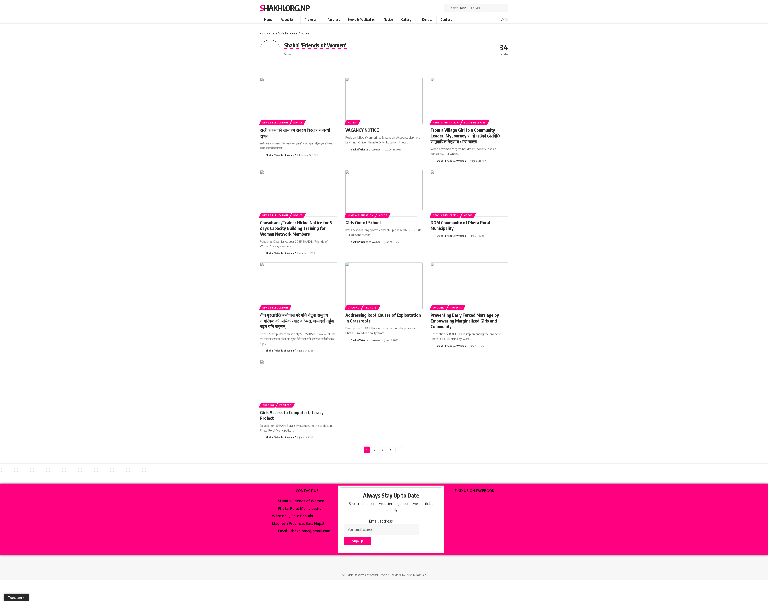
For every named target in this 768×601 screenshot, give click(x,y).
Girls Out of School (363, 222)
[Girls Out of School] (384, 193)
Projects (371, 308)
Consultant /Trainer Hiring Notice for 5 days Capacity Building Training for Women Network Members (296, 228)
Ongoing (353, 308)
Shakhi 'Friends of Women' (281, 155)
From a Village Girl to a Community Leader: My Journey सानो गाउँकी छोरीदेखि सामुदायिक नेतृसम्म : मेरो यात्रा (465, 135)
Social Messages (475, 122)
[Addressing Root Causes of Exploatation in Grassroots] (384, 285)
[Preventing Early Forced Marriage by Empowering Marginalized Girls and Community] (469, 285)
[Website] (295, 54)
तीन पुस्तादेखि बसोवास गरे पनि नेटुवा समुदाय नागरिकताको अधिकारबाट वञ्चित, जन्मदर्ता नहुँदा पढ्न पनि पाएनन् (297, 320)
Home (263, 33)
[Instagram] (432, 8)
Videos (383, 215)
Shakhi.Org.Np (285, 8)
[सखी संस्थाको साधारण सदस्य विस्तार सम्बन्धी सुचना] (298, 101)
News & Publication (275, 122)
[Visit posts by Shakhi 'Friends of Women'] (262, 155)
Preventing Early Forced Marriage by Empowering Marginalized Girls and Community (465, 320)
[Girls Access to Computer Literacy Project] (298, 383)
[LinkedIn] (437, 8)
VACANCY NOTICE (362, 130)
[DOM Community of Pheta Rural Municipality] (469, 193)
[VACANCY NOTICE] (384, 101)
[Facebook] (422, 8)
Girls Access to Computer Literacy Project (292, 415)
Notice (297, 122)
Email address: (381, 521)
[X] (427, 8)
